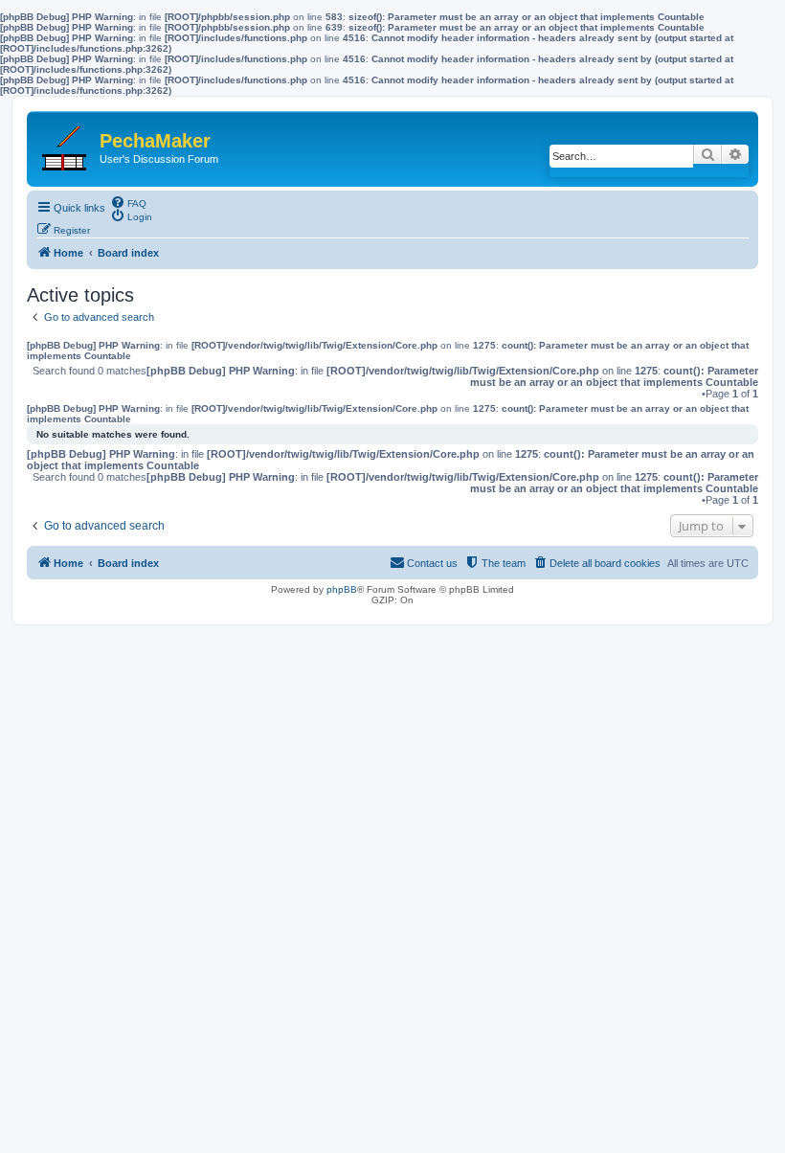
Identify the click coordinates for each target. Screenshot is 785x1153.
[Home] (66, 143)
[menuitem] (128, 202)
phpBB (341, 589)
